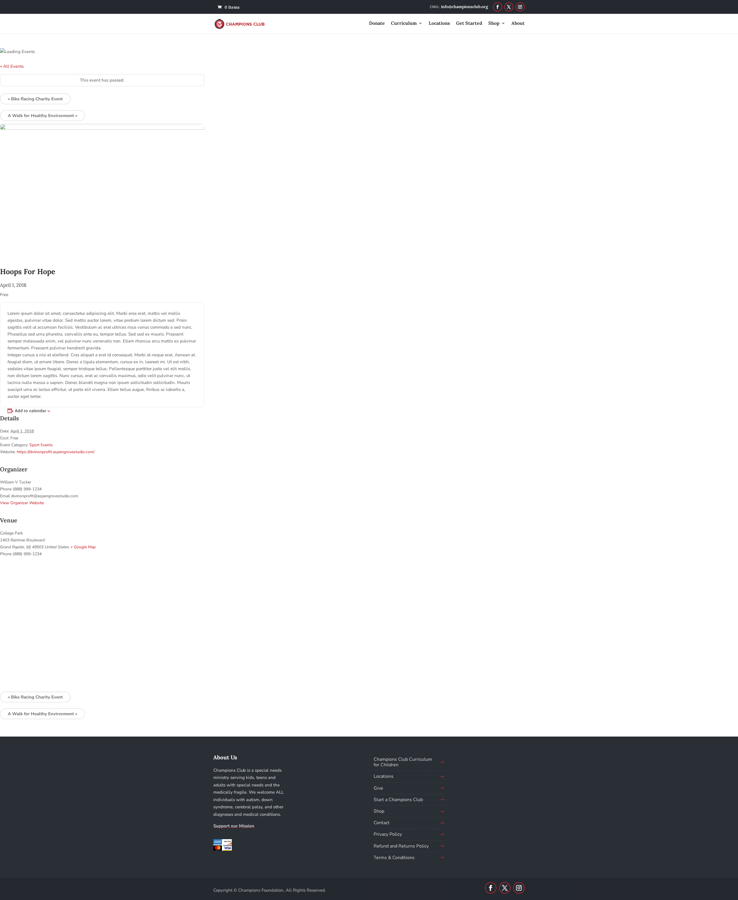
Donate (377, 23)
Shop (494, 23)
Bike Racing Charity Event (35, 99)
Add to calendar (30, 410)
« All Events (12, 66)
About (518, 23)
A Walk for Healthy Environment (42, 115)
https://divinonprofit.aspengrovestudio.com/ (56, 452)
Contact (381, 823)
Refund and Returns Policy (401, 846)
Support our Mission (233, 826)
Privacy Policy (388, 834)
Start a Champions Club (398, 800)
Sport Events (41, 445)
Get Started (469, 23)
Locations (439, 23)
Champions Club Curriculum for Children (403, 762)
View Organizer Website (22, 503)
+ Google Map (83, 547)
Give (378, 788)
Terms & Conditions (394, 857)
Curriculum (404, 23)
